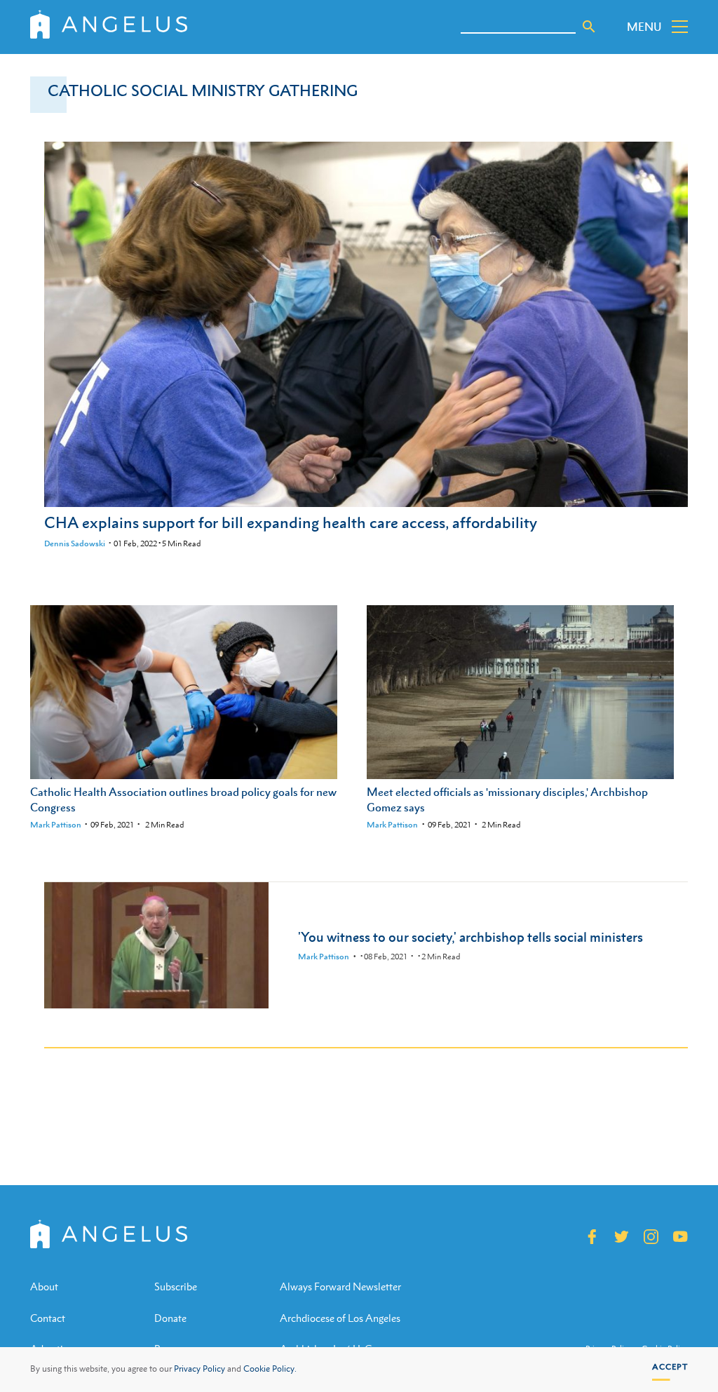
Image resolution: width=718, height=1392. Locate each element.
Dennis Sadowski (74, 543)
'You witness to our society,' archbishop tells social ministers (470, 936)
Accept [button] (670, 1367)
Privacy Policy (199, 1368)
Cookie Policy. (270, 1368)
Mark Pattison (55, 825)
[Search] (589, 26)
